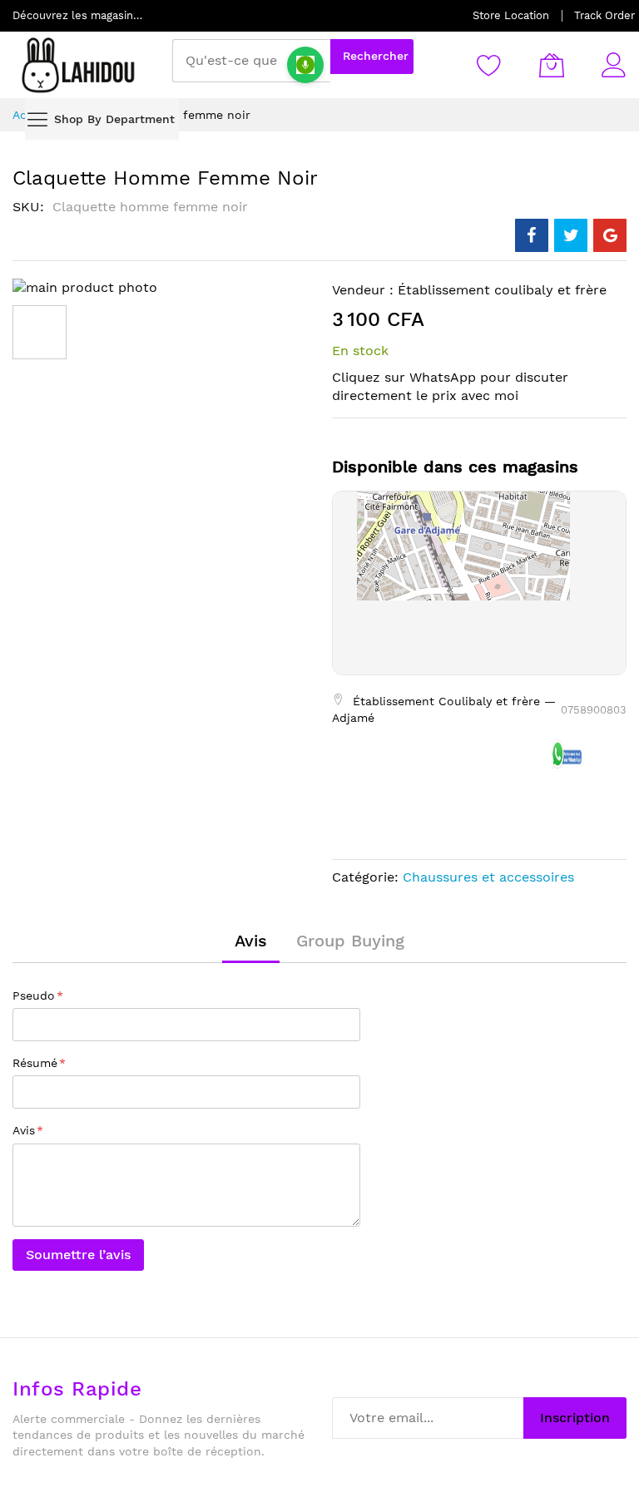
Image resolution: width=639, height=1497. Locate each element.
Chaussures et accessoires (488, 877)
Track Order (604, 15)
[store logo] (79, 65)
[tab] (251, 940)
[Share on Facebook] (531, 235)
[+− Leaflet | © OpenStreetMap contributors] (479, 583)
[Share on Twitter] (570, 235)
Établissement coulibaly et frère (502, 290)
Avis (251, 941)
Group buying (350, 941)
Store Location (511, 15)
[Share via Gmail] (610, 235)
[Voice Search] (305, 65)
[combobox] (251, 60)
